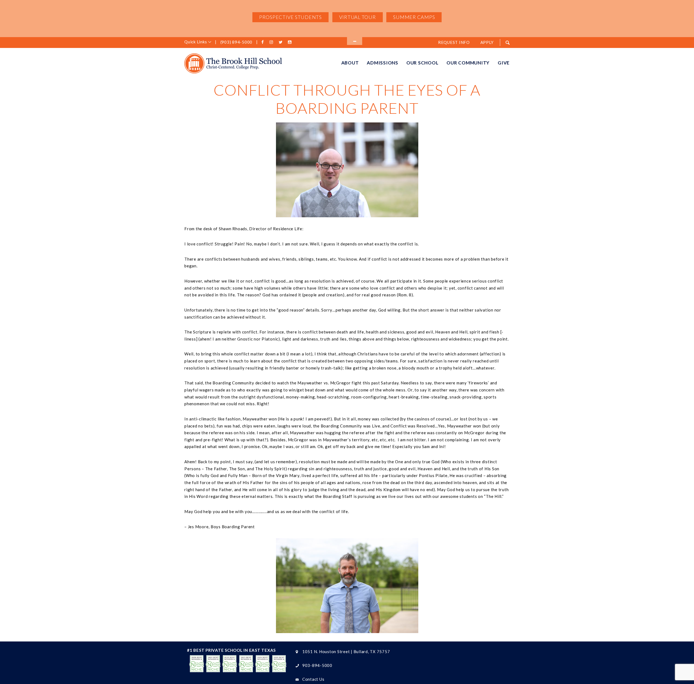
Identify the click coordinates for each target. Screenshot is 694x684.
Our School (422, 63)
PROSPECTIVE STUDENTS (290, 17)
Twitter (281, 42)
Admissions (382, 63)
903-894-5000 (317, 665)
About (350, 63)
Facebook (263, 42)
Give (504, 63)
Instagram (272, 42)
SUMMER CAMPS (414, 17)
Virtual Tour (357, 17)
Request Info (454, 42)
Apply (487, 42)
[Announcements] (354, 41)
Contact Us (313, 679)
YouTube (290, 42)
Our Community (468, 63)
